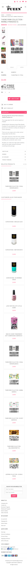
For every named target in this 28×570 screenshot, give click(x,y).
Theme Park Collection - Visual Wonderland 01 (14, 187)
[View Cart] (26, 1)
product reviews (12, 24)
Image (12, 67)
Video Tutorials (4, 512)
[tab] (14, 112)
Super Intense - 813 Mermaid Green (14, 278)
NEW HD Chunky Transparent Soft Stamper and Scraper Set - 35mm (14, 335)
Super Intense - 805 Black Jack (14, 222)
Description (5, 112)
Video (22, 67)
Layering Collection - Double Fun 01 (14, 475)
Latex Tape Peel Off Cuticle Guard (14, 306)
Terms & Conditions (5, 534)
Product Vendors (6, 159)
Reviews (4, 154)
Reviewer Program (5, 507)
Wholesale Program (5, 509)
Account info (4, 519)
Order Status (4, 523)
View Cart (3, 525)
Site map (3, 532)
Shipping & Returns (5, 538)
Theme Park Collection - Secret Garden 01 (14, 419)
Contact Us (3, 505)
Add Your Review (22, 24)
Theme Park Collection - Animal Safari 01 (14, 391)
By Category (5, 157)
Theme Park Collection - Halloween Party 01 (14, 447)
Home (2, 15)
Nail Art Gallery (4, 510)
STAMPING (8, 15)
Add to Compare (8, 104)
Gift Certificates (4, 540)
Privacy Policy (4, 536)
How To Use (5, 151)
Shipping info (4, 521)
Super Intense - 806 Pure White (14, 250)
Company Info (4, 503)
